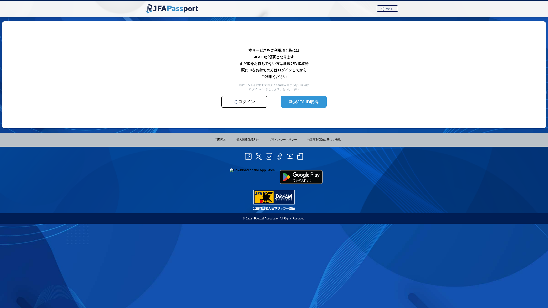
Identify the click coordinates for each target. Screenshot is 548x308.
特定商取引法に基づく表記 (324, 139)
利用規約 (220, 139)
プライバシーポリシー (283, 139)
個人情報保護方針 (248, 139)
